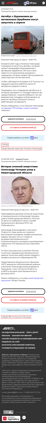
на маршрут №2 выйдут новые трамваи (19, 108)
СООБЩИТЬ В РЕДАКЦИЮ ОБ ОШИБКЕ (18, 348)
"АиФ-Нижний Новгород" (26, 56)
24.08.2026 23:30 (7, 159)
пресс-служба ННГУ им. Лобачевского (17, 206)
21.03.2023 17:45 (7, 9)
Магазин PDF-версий (22, 336)
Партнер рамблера (21, 412)
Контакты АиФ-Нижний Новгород (18, 345)
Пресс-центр (32, 332)
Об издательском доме (13, 332)
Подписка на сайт (11, 342)
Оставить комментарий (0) (23, 128)
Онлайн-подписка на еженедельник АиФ (22, 339)
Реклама (6, 336)
